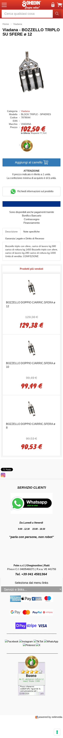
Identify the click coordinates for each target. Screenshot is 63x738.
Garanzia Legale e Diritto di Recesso (24, 238)
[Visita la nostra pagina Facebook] (12, 641)
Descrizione (11, 231)
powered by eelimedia (50, 717)
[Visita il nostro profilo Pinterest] (29, 645)
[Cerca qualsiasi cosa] (57, 14)
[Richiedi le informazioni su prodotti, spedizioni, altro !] (32, 503)
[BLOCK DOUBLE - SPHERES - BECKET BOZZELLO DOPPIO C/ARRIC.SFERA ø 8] (32, 408)
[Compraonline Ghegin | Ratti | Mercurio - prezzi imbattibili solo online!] (31, 4)
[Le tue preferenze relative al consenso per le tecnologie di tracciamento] (57, 732)
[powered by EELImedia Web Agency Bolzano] (36, 717)
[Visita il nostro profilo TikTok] (39, 641)
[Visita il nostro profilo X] (38, 645)
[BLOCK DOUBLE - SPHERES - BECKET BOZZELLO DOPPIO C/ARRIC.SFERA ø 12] (32, 286)
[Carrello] (59, 4)
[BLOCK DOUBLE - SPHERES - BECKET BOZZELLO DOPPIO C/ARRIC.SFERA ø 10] (32, 347)
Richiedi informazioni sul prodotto (35, 191)
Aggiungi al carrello (29, 162)
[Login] (53, 4)
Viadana (25, 111)
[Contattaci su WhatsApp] (51, 641)
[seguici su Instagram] (3, 474)
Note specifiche (31, 231)
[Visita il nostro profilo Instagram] (26, 641)
